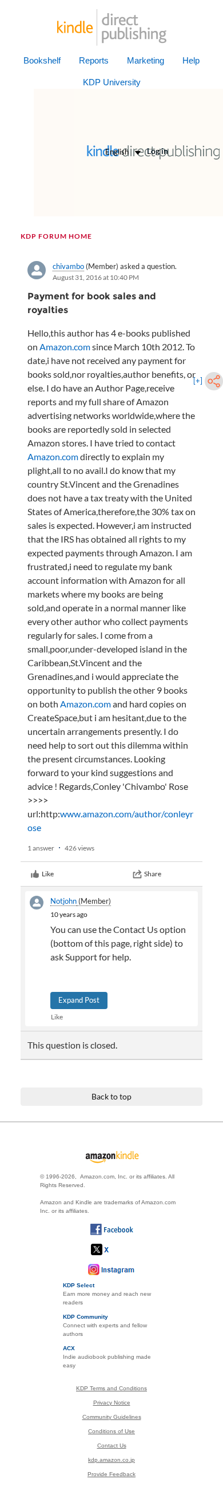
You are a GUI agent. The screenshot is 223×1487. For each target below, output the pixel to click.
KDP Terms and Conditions (111, 1388)
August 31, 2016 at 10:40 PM (96, 277)
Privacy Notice (111, 1402)
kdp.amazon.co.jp (111, 1460)
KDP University (112, 82)
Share (152, 873)
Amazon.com (64, 346)
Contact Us (111, 1445)
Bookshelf (42, 60)
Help (191, 60)
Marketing (145, 60)
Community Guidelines (111, 1417)
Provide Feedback (111, 1474)
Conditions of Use (111, 1431)
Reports (94, 60)
